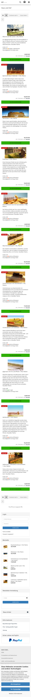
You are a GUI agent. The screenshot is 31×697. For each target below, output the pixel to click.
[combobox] (13, 15)
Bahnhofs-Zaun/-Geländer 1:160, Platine (14, 76)
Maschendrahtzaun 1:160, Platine (12, 246)
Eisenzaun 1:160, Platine (10, 159)
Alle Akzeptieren (15, 684)
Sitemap (5, 630)
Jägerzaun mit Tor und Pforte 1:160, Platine (15, 371)
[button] (3, 15)
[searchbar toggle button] (20, 2)
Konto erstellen (7, 531)
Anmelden (15, 528)
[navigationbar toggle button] (29, 2)
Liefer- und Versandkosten (8, 661)
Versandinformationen (7, 658)
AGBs (2, 652)
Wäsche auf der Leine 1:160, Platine (13, 36)
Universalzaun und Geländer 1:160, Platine (15, 327)
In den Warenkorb (15, 59)
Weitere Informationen (15, 693)
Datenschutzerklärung (7, 680)
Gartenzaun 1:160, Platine (10, 417)
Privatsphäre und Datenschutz (9, 655)
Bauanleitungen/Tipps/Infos (10, 623)
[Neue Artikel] (27, 612)
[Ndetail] (3, 2)
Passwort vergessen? (8, 534)
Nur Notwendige (15, 689)
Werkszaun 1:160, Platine (10, 118)
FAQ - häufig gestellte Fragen (10, 627)
